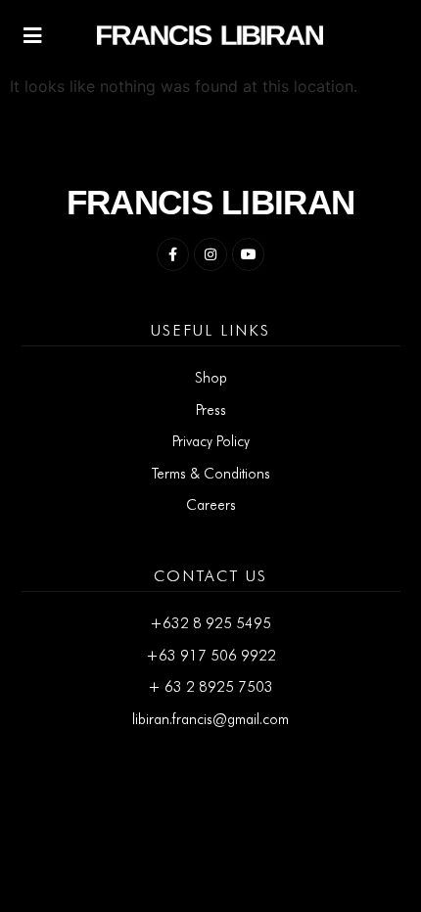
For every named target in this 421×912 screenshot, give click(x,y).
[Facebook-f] (173, 254)
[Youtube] (248, 254)
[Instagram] (210, 254)
